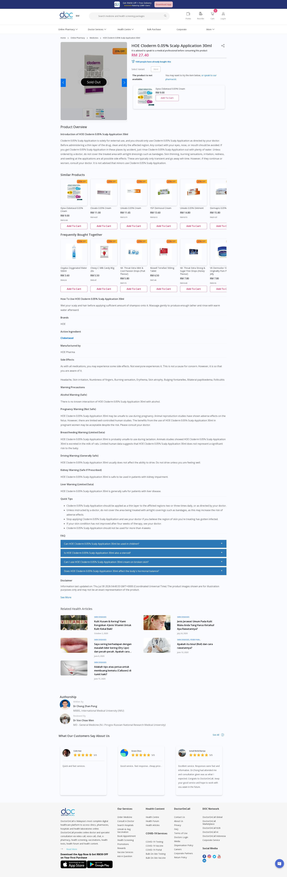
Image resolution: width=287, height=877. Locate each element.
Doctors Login (181, 837)
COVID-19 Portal (154, 849)
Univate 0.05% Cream (130, 208)
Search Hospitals (125, 825)
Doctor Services (95, 29)
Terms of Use (180, 833)
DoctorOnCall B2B (211, 828)
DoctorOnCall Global (212, 817)
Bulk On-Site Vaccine (156, 857)
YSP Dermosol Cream (160, 208)
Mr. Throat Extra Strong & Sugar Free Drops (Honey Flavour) (192, 271)
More (209, 29)
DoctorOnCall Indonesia (214, 836)
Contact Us (179, 817)
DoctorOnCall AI (210, 832)
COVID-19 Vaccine (154, 845)
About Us (178, 821)
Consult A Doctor (125, 821)
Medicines (94, 38)
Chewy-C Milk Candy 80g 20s (102, 269)
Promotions (123, 844)
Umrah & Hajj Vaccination (124, 830)
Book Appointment (126, 836)
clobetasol (67, 338)
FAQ (176, 829)
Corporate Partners (183, 853)
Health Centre (124, 29)
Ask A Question (124, 856)
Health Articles (153, 825)
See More (66, 597)
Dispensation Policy (183, 845)
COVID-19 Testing (154, 841)
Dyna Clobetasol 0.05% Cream (72, 209)
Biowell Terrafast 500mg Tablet (162, 269)
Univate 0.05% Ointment (192, 208)
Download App (163, 4)
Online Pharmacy (66, 29)
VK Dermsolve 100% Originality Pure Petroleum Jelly (222, 271)
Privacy (177, 825)
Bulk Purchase (154, 29)
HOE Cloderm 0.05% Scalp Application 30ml (121, 38)
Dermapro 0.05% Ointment (223, 208)
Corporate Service (211, 840)
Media (177, 841)
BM (77, 15)
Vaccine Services (125, 852)
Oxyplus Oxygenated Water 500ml (74, 269)
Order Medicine (124, 817)
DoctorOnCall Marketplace (209, 822)
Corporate (182, 29)
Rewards (121, 848)
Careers (178, 849)
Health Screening (125, 840)
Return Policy (180, 857)
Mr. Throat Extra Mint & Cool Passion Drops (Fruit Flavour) (132, 271)
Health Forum (152, 821)
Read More (71, 849)
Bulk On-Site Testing (155, 853)
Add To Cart (167, 97)
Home (63, 38)
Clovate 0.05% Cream (100, 208)
